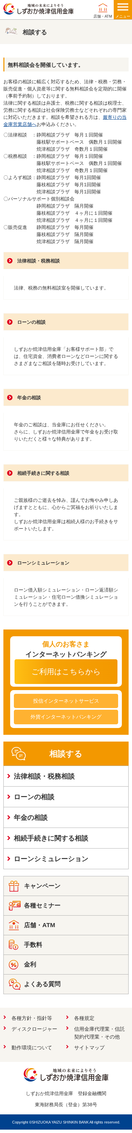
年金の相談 (29, 397)
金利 (30, 964)
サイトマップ (89, 1047)
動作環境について (32, 1047)
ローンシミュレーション (43, 562)
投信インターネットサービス (66, 701)
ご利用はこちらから (66, 671)
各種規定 (84, 1018)
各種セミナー (42, 905)
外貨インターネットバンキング (66, 717)
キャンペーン (42, 885)
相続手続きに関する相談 (43, 473)
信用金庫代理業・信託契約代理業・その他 (99, 1033)
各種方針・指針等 (32, 1018)
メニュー (122, 16)
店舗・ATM (102, 16)
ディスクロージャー (34, 1029)
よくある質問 (42, 984)
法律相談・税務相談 (38, 260)
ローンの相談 (31, 322)
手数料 (33, 944)
